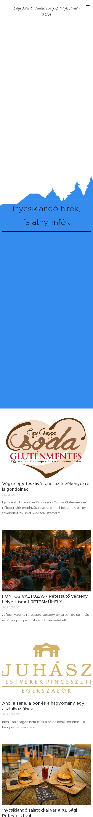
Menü (87, 5)
